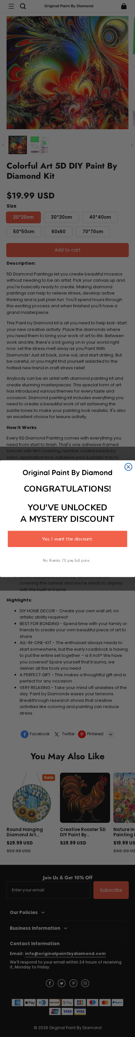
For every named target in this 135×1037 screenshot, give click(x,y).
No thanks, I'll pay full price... (67, 560)
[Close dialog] (128, 466)
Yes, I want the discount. (67, 539)
